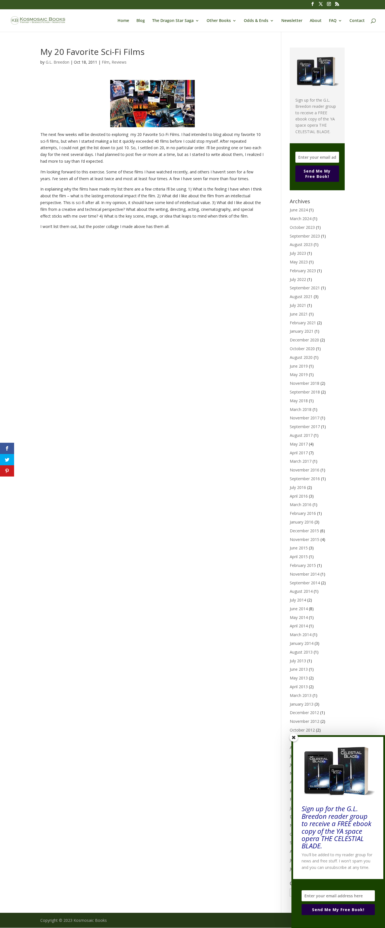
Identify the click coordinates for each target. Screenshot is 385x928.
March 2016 (300, 504)
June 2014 (299, 608)
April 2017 (299, 452)
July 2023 (298, 253)
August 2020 (301, 357)
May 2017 (299, 444)
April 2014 (299, 626)
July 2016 (298, 487)
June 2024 (299, 210)
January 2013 (301, 704)
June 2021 (299, 314)
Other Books (219, 21)
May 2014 (299, 617)
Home (123, 21)
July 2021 (298, 305)
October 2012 (302, 730)
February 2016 (303, 513)
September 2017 (305, 426)
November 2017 (304, 418)
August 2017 (301, 435)
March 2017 (300, 461)
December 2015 (304, 530)
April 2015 (299, 556)
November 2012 (304, 721)
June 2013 (299, 669)
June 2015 (299, 548)
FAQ (333, 21)
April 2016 (299, 496)
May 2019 (299, 374)
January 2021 (301, 331)
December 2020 (304, 340)
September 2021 (305, 287)
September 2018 (305, 392)
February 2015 (303, 565)
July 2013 (298, 660)
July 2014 (298, 600)
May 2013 (299, 678)
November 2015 (304, 539)
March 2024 (300, 218)
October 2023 (302, 227)
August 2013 (301, 652)
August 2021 (301, 296)
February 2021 (303, 322)
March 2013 (300, 695)
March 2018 (300, 409)
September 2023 (305, 236)
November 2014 (304, 574)
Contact (357, 21)
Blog (140, 21)
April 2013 (299, 686)
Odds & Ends (256, 21)
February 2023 (303, 270)
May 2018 (299, 400)
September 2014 (305, 582)
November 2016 (304, 470)
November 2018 (304, 383)
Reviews (119, 62)
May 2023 (299, 262)
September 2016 (305, 478)
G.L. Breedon (57, 62)
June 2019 (299, 366)
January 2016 (301, 522)
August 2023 (301, 244)
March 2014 (300, 634)
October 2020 (302, 348)
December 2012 (304, 712)
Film (105, 62)
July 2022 (298, 279)
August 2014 (301, 591)
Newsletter (291, 21)
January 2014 (301, 643)
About (316, 21)
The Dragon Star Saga (173, 21)
